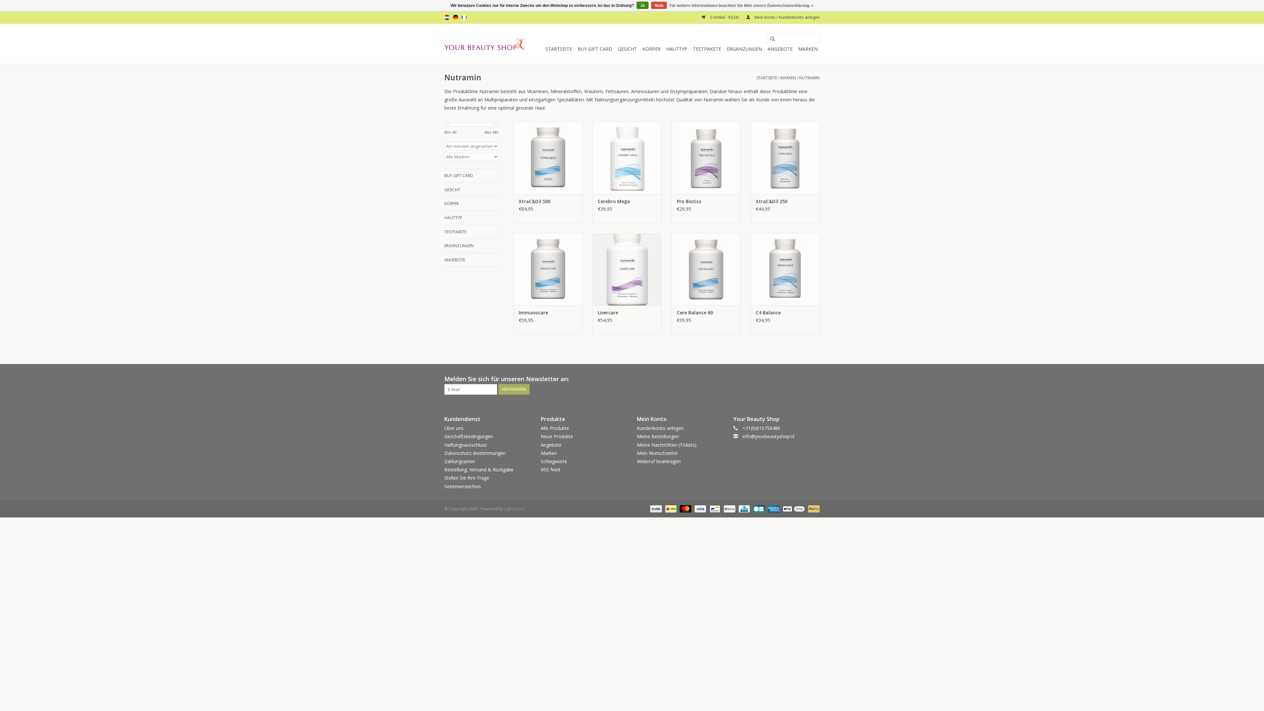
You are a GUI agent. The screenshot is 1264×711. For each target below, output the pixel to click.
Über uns (453, 428)
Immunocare (533, 312)
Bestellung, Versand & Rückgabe (479, 469)
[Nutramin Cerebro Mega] (627, 158)
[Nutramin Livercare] (627, 269)
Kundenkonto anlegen (660, 428)
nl (447, 17)
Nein (659, 5)
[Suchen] (770, 39)
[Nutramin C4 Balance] (785, 269)
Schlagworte (554, 461)
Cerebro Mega (614, 201)
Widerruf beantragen (659, 461)
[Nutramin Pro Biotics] (706, 158)
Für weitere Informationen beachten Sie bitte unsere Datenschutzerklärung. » (741, 5)
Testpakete (707, 49)
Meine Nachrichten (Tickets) (667, 445)
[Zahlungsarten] (655, 508)
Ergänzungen (744, 49)
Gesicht (627, 49)
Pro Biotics (689, 201)
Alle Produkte (555, 428)
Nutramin (809, 78)
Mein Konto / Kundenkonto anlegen (786, 17)
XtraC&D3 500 (534, 201)
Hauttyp (676, 49)
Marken (808, 49)
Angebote (780, 49)
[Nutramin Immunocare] (548, 269)
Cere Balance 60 (695, 312)
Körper (652, 49)
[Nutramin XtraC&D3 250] (785, 158)
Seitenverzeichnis (462, 486)
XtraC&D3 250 (771, 201)
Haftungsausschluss (465, 445)
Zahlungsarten (459, 461)
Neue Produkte (557, 436)
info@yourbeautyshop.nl (768, 436)
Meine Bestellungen (658, 436)
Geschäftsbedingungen (468, 436)
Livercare (608, 312)
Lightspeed (514, 509)
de (455, 17)
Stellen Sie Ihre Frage (466, 478)
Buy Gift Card (595, 49)
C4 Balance (768, 312)
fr (464, 17)
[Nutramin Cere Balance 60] (706, 269)
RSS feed (550, 469)
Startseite (558, 49)
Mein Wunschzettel (657, 453)
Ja (642, 5)
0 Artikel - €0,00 (724, 17)
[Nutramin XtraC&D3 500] (548, 158)
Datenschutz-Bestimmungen (475, 453)
